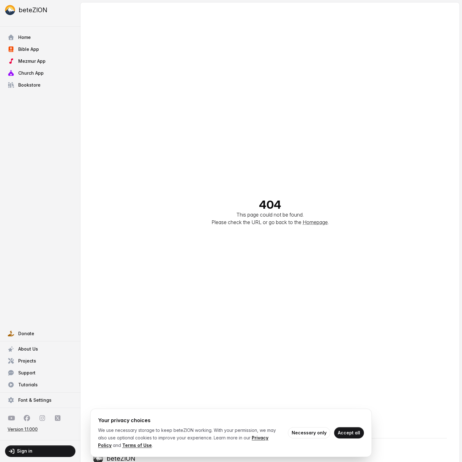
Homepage (315, 222)
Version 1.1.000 (23, 429)
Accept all (349, 432)
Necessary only (309, 432)
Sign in (24, 451)
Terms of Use (137, 445)
